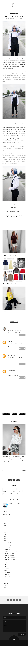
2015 (5, 581)
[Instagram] (14, 480)
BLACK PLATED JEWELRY (11, 551)
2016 (5, 579)
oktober (7, 547)
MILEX (10, 341)
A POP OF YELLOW (8, 311)
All (11, 13)
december (7, 542)
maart (6, 572)
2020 (5, 534)
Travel (17, 493)
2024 (5, 525)
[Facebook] (9, 480)
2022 (5, 530)
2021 (5, 532)
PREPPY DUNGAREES (10, 555)
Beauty (8, 489)
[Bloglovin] (17, 480)
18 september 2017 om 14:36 (15, 373)
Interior (13, 491)
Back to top (14, 644)
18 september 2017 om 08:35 (15, 357)
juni (6, 566)
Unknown (11, 355)
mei (6, 568)
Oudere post (22, 413)
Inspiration (6, 491)
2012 (5, 587)
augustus (7, 562)
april (6, 570)
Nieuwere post (6, 413)
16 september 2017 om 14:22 (15, 330)
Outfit (16, 13)
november (7, 545)
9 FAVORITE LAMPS (9, 553)
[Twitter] (11, 480)
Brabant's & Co (19, 211)
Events (14, 489)
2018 (5, 538)
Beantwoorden (22, 334)
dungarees (15, 204)
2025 (5, 523)
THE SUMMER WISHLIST (10, 283)
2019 (5, 536)
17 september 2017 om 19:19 (15, 344)
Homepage (14, 413)
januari (6, 576)
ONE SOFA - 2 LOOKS (10, 559)
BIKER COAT (5, 511)
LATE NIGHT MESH (7, 514)
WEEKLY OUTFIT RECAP (10, 255)
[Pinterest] (19, 480)
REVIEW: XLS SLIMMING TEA (15, 503)
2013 (5, 585)
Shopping (11, 493)
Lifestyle (20, 491)
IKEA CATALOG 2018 (10, 557)
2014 (5, 583)
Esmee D (11, 328)
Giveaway (20, 489)
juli (6, 564)
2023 (5, 528)
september (7, 549)
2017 (5, 540)
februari (7, 574)
